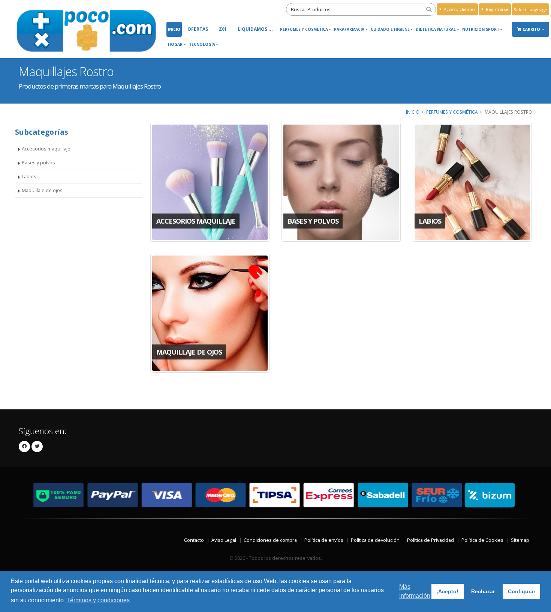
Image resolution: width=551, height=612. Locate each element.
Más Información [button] (414, 591)
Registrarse (496, 9)
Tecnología (202, 44)
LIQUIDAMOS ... (255, 29)
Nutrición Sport (480, 29)
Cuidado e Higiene (390, 29)
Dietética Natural (436, 29)
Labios (29, 176)
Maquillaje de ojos (42, 190)
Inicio (174, 29)
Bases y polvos (38, 162)
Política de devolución (375, 540)
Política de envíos (323, 540)
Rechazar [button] (483, 591)
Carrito (532, 29)
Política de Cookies (482, 540)
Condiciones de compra (270, 540)
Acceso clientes (459, 9)
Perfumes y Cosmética (304, 29)
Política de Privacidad (430, 540)
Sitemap (520, 540)
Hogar (175, 44)
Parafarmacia (349, 29)
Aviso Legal (223, 540)
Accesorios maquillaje (46, 149)
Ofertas (197, 29)
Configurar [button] (521, 591)
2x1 (223, 29)
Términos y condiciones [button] (98, 600)
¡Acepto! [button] (447, 591)
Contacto (194, 540)
